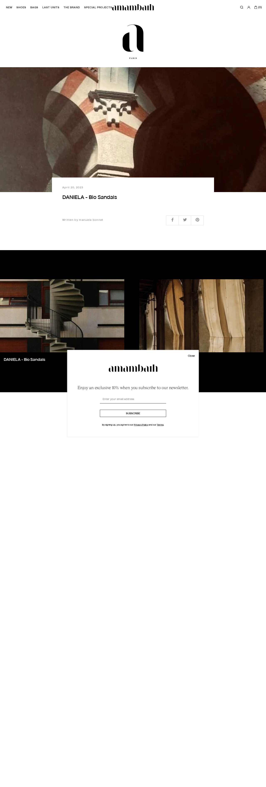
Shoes (21, 7)
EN (8, 783)
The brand (72, 7)
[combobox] (11, 783)
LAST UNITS (50, 7)
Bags (34, 7)
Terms (160, 425)
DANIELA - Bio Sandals (24, 360)
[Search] (241, 7)
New (9, 7)
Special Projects (98, 7)
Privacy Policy (141, 425)
